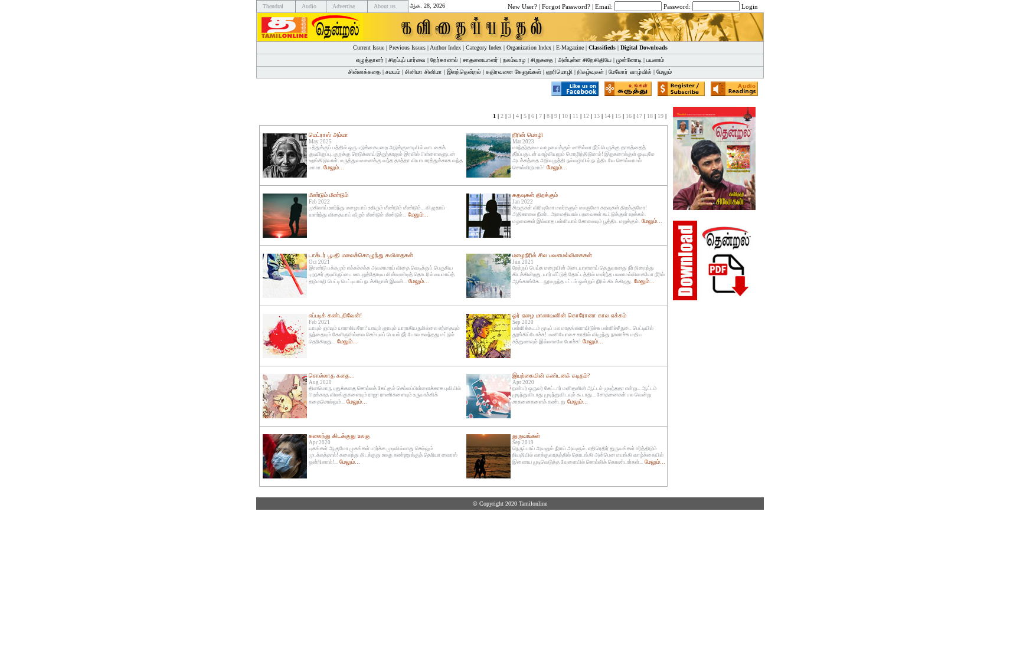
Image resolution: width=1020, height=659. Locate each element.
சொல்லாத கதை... (332, 375)
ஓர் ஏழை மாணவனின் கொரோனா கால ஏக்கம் (569, 315)
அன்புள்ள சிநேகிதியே (585, 60)
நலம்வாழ (514, 60)
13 (597, 116)
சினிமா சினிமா (423, 71)
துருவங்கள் (526, 435)
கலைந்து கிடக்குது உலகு (339, 435)
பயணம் (655, 60)
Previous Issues (407, 47)
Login (749, 5)
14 (607, 116)
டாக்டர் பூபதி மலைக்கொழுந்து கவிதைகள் (361, 255)
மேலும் (664, 71)
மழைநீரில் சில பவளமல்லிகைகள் (552, 255)
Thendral (273, 6)
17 (639, 116)
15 (618, 116)
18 (650, 116)
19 (660, 116)
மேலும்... (333, 167)
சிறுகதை (542, 60)
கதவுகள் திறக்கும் (535, 195)
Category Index (484, 47)
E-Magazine (570, 47)
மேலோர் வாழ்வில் (630, 71)
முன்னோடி (629, 60)
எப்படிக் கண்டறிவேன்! (335, 315)
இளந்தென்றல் (464, 71)
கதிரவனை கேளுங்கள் (513, 71)
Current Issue (368, 47)
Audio (309, 6)
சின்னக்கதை (364, 71)
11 (575, 116)
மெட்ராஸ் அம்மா (328, 135)
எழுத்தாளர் (370, 60)
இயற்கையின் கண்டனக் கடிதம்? (551, 375)
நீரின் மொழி (527, 135)
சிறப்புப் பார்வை (407, 60)
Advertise (343, 6)
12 (586, 116)
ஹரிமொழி (559, 71)
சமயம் (392, 71)
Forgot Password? (566, 5)
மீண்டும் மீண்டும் (328, 195)
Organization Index (528, 47)
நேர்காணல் (444, 60)
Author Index (445, 47)
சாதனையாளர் (480, 60)
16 (629, 116)
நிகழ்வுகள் (590, 71)
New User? (522, 5)
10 (565, 116)
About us (384, 6)
